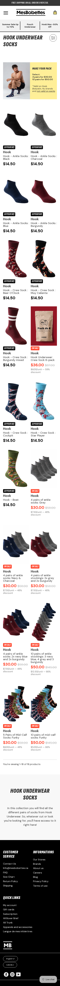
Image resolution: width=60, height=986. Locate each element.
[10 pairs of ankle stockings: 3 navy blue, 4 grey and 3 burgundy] (44, 622)
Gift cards (8, 909)
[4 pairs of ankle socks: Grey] (44, 468)
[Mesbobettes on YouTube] (18, 974)
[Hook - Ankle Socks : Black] (16, 125)
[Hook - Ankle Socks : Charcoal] (44, 125)
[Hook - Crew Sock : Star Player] (44, 401)
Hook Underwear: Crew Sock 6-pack (43, 358)
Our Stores (39, 859)
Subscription (10, 914)
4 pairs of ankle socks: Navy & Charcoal (13, 578)
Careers (37, 872)
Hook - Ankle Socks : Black (16, 157)
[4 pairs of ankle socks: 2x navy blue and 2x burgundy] (16, 622)
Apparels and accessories (17, 927)
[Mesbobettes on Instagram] (12, 976)
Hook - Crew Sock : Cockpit (15, 434)
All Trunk (8, 922)
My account (10, 905)
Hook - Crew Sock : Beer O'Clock (15, 291)
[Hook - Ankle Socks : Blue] (16, 192)
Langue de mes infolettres (17, 931)
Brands (37, 863)
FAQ (5, 872)
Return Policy (10, 881)
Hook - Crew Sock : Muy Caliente (43, 291)
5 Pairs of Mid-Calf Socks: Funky (15, 736)
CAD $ (9, 965)
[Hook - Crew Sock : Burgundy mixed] (16, 326)
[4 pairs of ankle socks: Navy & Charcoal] (16, 544)
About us (38, 868)
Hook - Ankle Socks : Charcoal (44, 157)
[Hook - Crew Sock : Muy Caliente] (44, 259)
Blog (35, 877)
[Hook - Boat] (16, 468)
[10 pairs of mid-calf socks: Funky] (44, 703)
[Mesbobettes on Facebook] (6, 976)
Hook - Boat (11, 500)
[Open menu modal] (5, 13)
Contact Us (9, 863)
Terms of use (40, 885)
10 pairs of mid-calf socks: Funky (43, 736)
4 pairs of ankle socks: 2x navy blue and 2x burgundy (15, 656)
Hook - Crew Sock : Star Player (43, 434)
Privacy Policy (40, 881)
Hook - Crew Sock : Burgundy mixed (15, 358)
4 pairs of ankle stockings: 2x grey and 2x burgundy (42, 578)
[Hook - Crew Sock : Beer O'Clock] (16, 259)
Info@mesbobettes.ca (15, 868)
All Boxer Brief (10, 918)
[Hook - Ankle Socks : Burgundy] (44, 192)
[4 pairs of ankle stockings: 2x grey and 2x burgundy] (44, 544)
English (9, 958)
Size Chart (9, 876)
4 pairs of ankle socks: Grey (40, 501)
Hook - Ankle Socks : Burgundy (44, 224)
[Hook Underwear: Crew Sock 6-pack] (44, 326)
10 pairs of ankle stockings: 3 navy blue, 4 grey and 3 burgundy (42, 658)
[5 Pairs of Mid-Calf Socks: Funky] (16, 703)
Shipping (8, 885)
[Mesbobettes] (30, 12)
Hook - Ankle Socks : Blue (16, 224)
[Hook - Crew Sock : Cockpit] (16, 401)
